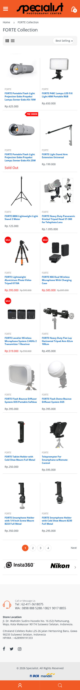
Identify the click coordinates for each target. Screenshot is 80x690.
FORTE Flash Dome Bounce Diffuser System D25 (56, 400)
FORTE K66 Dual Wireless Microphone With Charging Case (57, 280)
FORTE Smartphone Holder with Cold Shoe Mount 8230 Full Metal (57, 521)
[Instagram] (19, 649)
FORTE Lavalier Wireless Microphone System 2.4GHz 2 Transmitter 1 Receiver (21, 341)
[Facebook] (4, 649)
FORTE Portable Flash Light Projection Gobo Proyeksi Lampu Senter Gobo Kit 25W (20, 157)
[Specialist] (40, 8)
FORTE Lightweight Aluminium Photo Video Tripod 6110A (18, 280)
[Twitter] (11, 649)
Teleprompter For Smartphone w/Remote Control (55, 460)
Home (6, 22)
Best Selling (63, 40)
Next (74, 548)
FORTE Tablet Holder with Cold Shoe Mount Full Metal (20, 458)
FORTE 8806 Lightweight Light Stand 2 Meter (21, 217)
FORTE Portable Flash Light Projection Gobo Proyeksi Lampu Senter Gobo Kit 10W (20, 96)
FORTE (8, 89)
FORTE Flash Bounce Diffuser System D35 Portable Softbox (21, 400)
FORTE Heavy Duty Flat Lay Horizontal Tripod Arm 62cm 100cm (57, 341)
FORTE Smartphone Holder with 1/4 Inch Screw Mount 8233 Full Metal (19, 521)
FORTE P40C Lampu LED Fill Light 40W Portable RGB (57, 95)
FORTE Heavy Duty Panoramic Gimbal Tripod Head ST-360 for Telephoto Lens (58, 219)
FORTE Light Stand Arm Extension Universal (55, 156)
